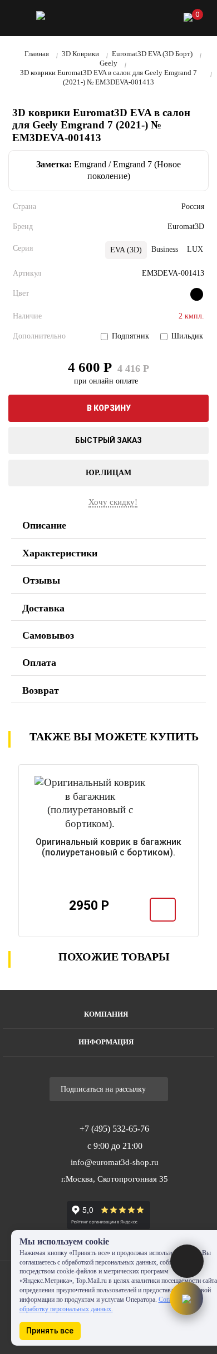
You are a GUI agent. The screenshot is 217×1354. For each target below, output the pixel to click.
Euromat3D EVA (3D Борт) (152, 53)
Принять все (49, 1330)
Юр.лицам (108, 473)
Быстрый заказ (108, 440)
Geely (108, 63)
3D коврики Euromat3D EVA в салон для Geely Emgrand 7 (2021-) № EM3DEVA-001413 (108, 77)
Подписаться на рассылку (104, 1089)
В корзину (109, 408)
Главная (36, 53)
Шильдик (187, 336)
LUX (195, 249)
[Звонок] (130, 20)
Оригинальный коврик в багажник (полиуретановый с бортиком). (108, 847)
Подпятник (130, 336)
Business (164, 249)
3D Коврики (80, 53)
